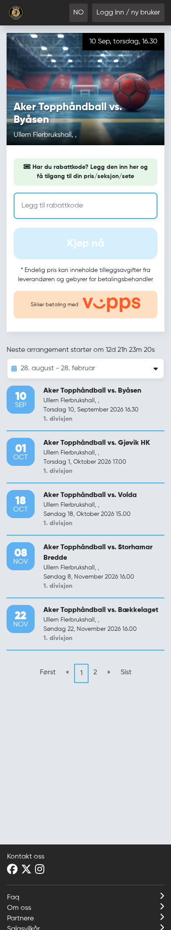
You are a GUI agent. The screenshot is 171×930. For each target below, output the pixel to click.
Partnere (20, 918)
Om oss (19, 908)
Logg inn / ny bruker (128, 12)
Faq (13, 897)
